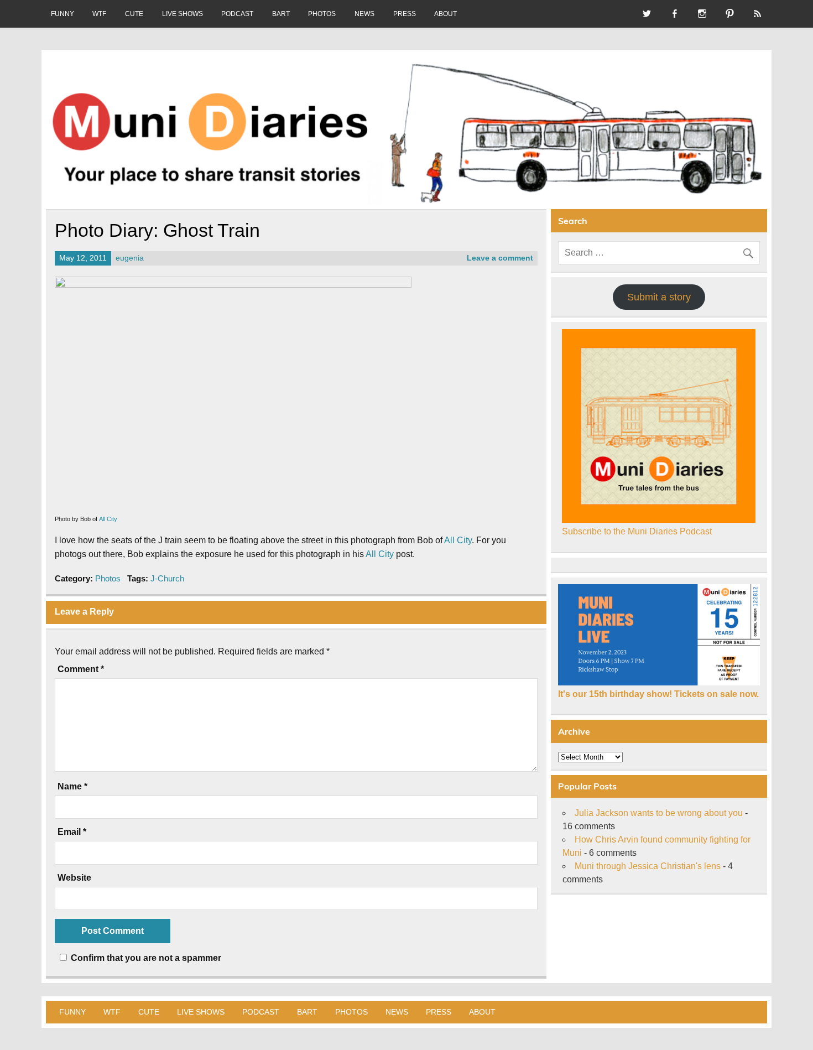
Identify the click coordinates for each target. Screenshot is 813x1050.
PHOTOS (322, 14)
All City (108, 519)
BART (281, 14)
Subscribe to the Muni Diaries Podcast (637, 531)
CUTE (134, 14)
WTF (99, 14)
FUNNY (62, 14)
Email (72, 832)
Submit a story (659, 297)
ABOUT (445, 14)
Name (72, 786)
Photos (108, 578)
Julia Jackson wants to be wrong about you (659, 813)
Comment (81, 669)
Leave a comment (500, 258)
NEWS (364, 14)
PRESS (404, 14)
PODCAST (237, 14)
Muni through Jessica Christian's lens (648, 866)
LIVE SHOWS (182, 14)
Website (74, 878)
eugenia (130, 258)
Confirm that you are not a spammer (145, 958)
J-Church (167, 578)
